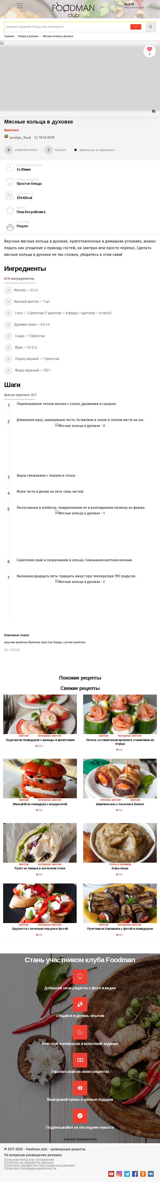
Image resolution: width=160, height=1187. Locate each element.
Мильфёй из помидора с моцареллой (40, 804)
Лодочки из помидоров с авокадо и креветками (40, 740)
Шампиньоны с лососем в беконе (120, 804)
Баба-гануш (120, 868)
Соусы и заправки (120, 864)
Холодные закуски (49, 736)
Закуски (24, 736)
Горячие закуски (110, 800)
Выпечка (11, 130)
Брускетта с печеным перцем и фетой (40, 928)
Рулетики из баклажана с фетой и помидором (120, 928)
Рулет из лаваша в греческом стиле (40, 868)
